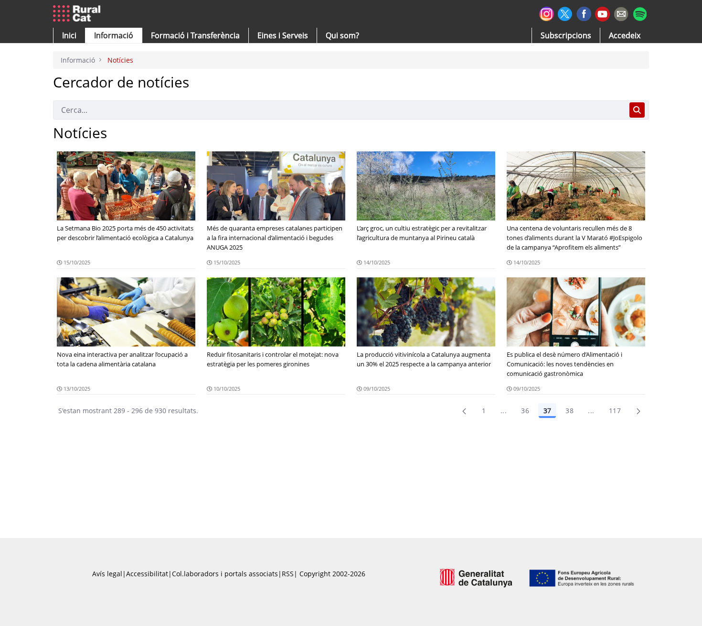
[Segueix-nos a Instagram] (546, 12)
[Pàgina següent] (638, 410)
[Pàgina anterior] (464, 410)
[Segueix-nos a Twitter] (565, 12)
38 (569, 410)
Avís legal (107, 573)
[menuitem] (195, 35)
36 (525, 410)
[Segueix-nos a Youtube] (602, 13)
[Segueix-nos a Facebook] (583, 12)
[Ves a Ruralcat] (78, 14)
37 (547, 410)
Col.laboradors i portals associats (225, 573)
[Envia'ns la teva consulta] (621, 12)
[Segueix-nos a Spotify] (639, 12)
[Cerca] (637, 110)
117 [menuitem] (615, 410)
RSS (288, 573)
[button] (69, 35)
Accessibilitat (147, 573)
